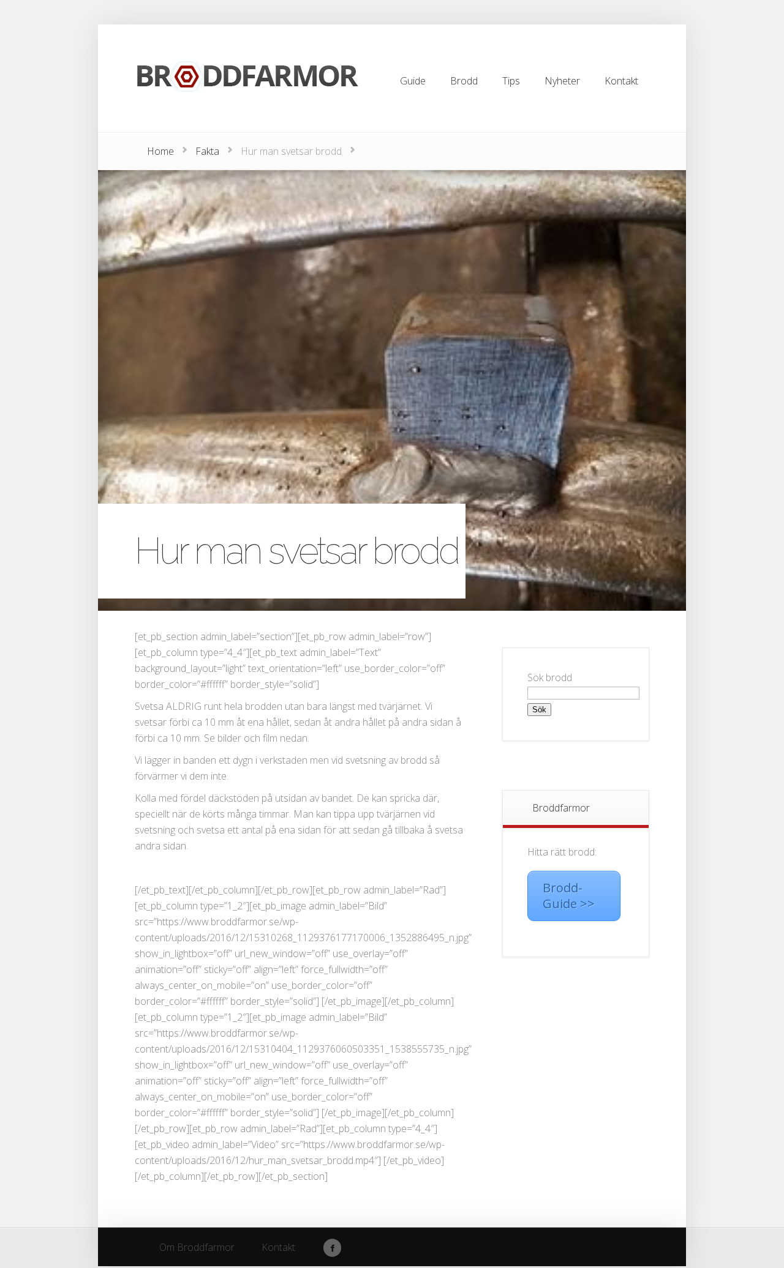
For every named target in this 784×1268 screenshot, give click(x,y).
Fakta (207, 151)
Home (160, 151)
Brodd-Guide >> (569, 895)
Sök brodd (549, 677)
